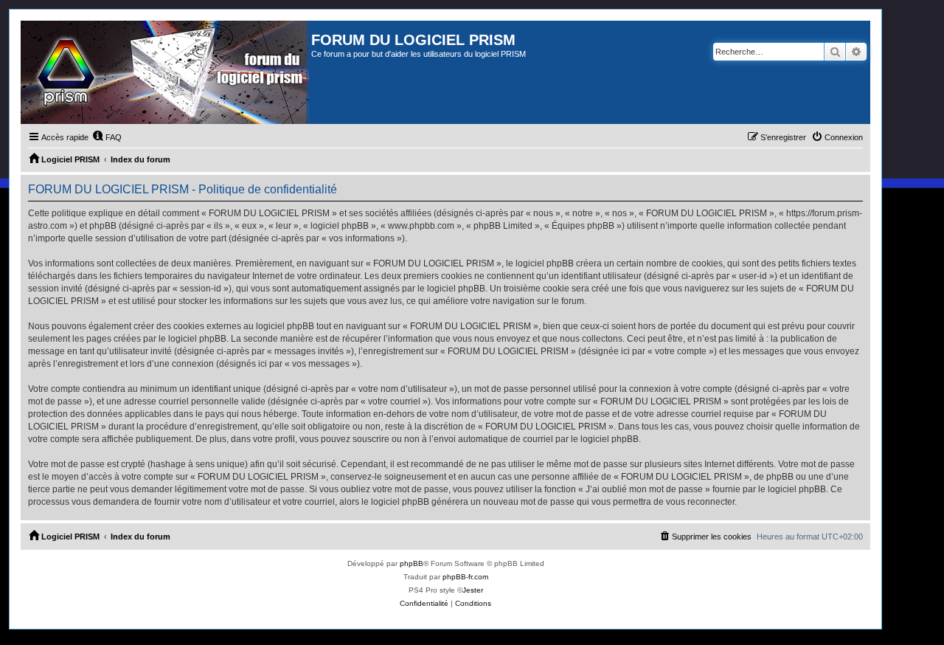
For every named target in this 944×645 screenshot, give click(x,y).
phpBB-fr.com (465, 577)
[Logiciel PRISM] (166, 72)
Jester (472, 590)
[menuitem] (107, 137)
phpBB (411, 563)
